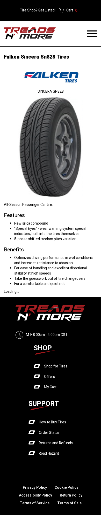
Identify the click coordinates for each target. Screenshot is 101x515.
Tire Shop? (29, 10)
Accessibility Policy (35, 495)
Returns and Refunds (56, 443)
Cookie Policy (66, 487)
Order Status (49, 432)
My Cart (50, 387)
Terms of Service (34, 503)
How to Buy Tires (52, 422)
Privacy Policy (35, 487)
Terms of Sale (69, 503)
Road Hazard (49, 453)
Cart (71, 10)
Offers (49, 376)
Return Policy (71, 495)
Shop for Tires (55, 366)
